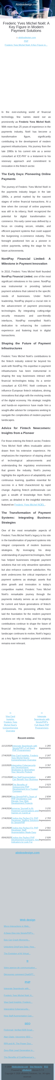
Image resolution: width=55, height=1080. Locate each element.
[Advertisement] (27, 76)
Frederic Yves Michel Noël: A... (18, 995)
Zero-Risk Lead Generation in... (19, 1050)
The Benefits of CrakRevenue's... (20, 1057)
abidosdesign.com (27, 37)
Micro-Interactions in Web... (17, 926)
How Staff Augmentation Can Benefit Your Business (25, 778)
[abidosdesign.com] (27, 9)
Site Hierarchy (36, 1067)
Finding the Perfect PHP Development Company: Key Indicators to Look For (25, 839)
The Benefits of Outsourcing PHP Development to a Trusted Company (25, 788)
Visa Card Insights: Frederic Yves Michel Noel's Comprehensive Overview (10, 723)
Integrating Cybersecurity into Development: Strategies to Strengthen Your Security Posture (23, 768)
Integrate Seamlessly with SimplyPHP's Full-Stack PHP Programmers (42, 722)
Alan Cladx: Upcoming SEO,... (18, 1037)
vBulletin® (26, 1070)
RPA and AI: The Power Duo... (18, 1043)
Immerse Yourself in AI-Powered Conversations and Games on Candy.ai (25, 810)
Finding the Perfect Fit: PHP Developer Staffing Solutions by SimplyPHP (25, 820)
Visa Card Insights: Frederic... (18, 1002)
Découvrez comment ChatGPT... (19, 974)
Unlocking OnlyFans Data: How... (20, 946)
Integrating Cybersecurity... (17, 1009)
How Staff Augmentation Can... (18, 1016)
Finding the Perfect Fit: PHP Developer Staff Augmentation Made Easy (24, 830)
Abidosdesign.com (20, 1067)
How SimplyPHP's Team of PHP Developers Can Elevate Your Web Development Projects (24, 799)
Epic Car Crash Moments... (17, 940)
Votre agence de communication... (20, 967)
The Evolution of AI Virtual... (17, 953)
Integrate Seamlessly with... (17, 988)
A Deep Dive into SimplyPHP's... (19, 933)
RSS (46, 1067)
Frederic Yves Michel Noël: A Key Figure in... (26, 45)
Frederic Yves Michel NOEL (29, 504)
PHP (26, 41)
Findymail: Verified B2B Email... (19, 1030)
